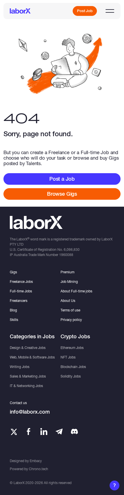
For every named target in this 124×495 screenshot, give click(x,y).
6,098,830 (72, 249)
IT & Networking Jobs (26, 386)
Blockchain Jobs (73, 367)
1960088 (66, 255)
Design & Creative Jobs (28, 347)
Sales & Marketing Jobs (28, 376)
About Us (68, 300)
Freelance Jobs (21, 281)
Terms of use (70, 310)
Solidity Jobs (71, 376)
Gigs (13, 272)
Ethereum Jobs (72, 347)
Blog (13, 310)
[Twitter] (13, 431)
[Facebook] (28, 431)
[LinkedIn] (43, 431)
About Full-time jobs (76, 291)
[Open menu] (110, 11)
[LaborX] (20, 11)
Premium (67, 272)
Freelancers (18, 300)
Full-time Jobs (21, 291)
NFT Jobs (68, 357)
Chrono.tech (38, 469)
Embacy (36, 461)
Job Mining (69, 281)
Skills (14, 319)
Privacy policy (71, 319)
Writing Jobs (19, 367)
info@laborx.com (30, 411)
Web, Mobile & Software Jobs (32, 357)
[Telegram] (59, 431)
